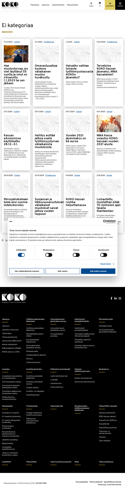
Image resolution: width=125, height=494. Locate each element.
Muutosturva (104, 369)
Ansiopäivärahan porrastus (56, 335)
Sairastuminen (56, 383)
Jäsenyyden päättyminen (12, 341)
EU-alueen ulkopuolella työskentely (11, 421)
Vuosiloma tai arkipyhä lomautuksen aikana (10, 387)
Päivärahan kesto (106, 319)
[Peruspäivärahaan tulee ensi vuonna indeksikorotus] (16, 202)
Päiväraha (35, 5)
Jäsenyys (45, 5)
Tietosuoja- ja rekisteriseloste (105, 432)
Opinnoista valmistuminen (85, 382)
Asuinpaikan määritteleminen (8, 448)
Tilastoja (102, 437)
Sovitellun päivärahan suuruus (34, 383)
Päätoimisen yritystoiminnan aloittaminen (32, 421)
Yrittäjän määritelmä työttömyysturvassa (34, 414)
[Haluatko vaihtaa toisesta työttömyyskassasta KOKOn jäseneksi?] (78, 73)
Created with (32, 277)
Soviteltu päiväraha (34, 369)
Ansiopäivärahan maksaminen (32, 341)
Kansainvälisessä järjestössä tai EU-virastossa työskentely (10, 434)
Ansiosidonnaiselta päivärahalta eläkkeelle (107, 331)
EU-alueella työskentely (11, 417)
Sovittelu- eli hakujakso (35, 391)
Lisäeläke (54, 380)
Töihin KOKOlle (104, 441)
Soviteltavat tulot (32, 395)
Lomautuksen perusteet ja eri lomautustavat (12, 377)
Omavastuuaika (32, 351)
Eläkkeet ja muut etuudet (60, 369)
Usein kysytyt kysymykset (60, 462)
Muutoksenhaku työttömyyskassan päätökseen (82, 408)
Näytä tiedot (105, 264)
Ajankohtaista (58, 5)
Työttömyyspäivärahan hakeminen (35, 320)
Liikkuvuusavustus (33, 362)
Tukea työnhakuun (106, 462)
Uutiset (17, 42)
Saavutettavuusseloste (108, 428)
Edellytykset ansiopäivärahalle (82, 320)
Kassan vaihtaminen (9, 345)
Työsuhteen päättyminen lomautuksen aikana (11, 392)
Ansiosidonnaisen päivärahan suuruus (58, 320)
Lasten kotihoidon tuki (59, 376)
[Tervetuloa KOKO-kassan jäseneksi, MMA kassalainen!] (109, 73)
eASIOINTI (110, 6)
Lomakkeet (6, 462)
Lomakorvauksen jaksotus (36, 355)
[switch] (48, 255)
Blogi (77, 462)
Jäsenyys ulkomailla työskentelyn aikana (10, 454)
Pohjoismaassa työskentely (8, 427)
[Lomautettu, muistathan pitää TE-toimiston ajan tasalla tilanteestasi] (109, 202)
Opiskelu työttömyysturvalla (82, 370)
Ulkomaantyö (7, 406)
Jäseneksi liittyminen (10, 330)
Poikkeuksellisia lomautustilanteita (9, 398)
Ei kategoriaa (49, 42)
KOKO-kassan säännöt (107, 417)
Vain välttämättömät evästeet (27, 271)
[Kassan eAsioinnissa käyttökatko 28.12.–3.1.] (16, 139)
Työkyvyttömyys (56, 387)
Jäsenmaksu (7, 334)
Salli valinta (62, 271)
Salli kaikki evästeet (98, 271)
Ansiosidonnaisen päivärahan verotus (33, 347)
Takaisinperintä (56, 406)
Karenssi (29, 359)
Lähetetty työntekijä (10, 440)
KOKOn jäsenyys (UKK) (11, 352)
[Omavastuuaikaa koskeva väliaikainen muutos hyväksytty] (47, 73)
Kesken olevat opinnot (83, 378)
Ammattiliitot (104, 424)
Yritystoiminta (32, 406)
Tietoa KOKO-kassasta (108, 406)
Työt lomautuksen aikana (11, 382)
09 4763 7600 (41, 483)
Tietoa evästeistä (95, 482)
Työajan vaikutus (32, 388)
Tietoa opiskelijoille (9, 337)
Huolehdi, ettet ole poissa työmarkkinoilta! (84, 347)
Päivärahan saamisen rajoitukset (83, 341)
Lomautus (6, 369)
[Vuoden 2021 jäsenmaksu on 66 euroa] (78, 139)
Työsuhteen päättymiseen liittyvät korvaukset (85, 335)
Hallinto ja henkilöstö (107, 413)
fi (100, 6)
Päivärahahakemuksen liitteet (34, 335)
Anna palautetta (82, 482)
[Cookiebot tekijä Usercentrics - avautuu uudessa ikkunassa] (105, 221)
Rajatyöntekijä (7, 444)
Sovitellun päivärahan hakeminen (34, 377)
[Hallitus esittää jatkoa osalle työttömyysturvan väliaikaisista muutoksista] (47, 139)
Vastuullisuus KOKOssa (108, 420)
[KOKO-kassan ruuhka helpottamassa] (78, 202)
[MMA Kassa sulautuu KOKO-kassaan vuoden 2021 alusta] (109, 139)
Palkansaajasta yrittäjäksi (11, 348)
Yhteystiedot (72, 5)
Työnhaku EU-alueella (10, 413)
